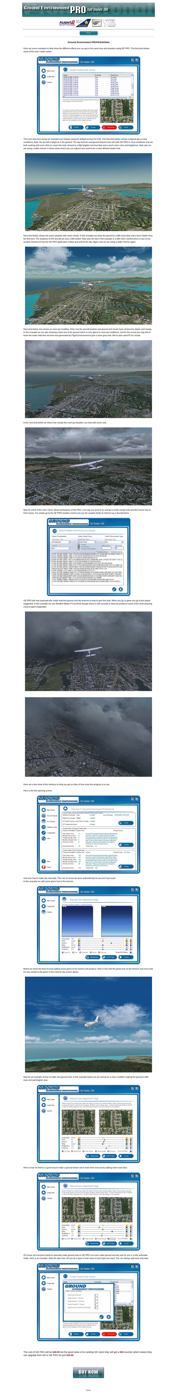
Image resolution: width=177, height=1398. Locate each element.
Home (88, 1390)
